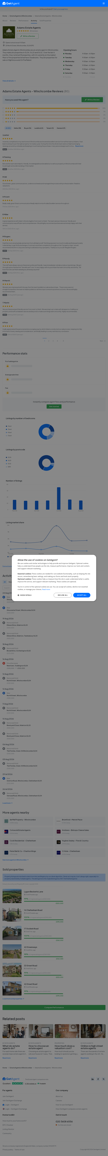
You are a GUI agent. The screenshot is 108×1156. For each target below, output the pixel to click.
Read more (46, 589)
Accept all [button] (81, 595)
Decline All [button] (63, 595)
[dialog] (54, 578)
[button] (24, 595)
